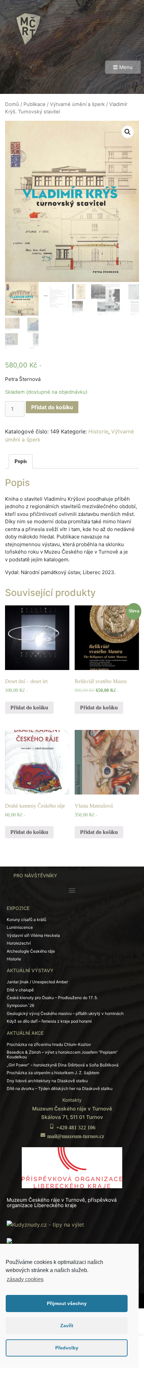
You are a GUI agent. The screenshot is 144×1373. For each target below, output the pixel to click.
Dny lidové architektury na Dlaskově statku (47, 1080)
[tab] (20, 461)
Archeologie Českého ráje (31, 951)
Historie (98, 431)
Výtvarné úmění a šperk (77, 104)
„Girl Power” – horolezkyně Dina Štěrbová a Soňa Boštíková (63, 1064)
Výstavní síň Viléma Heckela (33, 935)
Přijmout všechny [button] (67, 1303)
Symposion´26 (20, 1005)
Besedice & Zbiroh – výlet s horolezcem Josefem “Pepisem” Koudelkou (62, 1054)
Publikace (34, 104)
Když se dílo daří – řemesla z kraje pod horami (49, 1021)
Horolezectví (19, 943)
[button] (123, 67)
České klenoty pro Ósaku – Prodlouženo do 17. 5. (52, 997)
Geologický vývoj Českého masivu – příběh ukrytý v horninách (65, 1013)
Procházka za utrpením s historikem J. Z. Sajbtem (53, 1072)
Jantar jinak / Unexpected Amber (37, 981)
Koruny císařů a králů (26, 919)
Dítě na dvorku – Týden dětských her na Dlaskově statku (60, 1088)
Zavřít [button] (66, 1325)
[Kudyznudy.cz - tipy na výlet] (45, 1224)
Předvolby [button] (66, 1347)
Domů (12, 104)
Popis (20, 461)
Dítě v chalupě (20, 989)
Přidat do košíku (52, 407)
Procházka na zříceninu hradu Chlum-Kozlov (49, 1044)
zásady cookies (25, 1279)
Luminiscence (20, 927)
